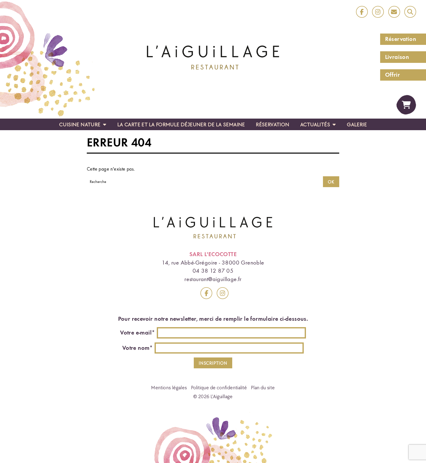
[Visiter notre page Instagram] (378, 12)
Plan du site (263, 387)
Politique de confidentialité (219, 387)
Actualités (315, 124)
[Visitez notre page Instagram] (223, 293)
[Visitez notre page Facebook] (206, 293)
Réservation (400, 39)
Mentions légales (169, 387)
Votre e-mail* (137, 332)
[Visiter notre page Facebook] (362, 12)
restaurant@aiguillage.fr (213, 279)
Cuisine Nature (80, 124)
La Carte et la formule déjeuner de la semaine (181, 124)
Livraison (397, 56)
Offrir (392, 74)
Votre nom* (137, 347)
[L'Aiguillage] (213, 57)
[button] (410, 12)
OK (331, 182)
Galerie (357, 124)
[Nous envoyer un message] (394, 12)
